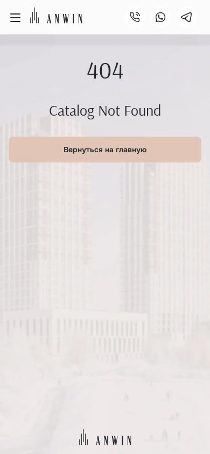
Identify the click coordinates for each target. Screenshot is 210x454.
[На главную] (56, 15)
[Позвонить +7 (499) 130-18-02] (135, 17)
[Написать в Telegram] (186, 17)
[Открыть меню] (15, 17)
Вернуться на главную (105, 149)
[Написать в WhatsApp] (160, 17)
